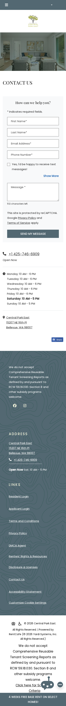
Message (18, 187)
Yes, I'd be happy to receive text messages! (34, 166)
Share (59, 340)
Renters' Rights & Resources (28, 556)
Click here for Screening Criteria (37, 688)
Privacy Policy (27, 218)
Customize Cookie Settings (27, 603)
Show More (51, 176)
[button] (52, 4)
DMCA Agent (18, 545)
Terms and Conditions (25, 521)
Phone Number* (21, 155)
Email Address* (21, 143)
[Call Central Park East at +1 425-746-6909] (59, 4)
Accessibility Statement (26, 592)
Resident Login (19, 496)
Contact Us (17, 579)
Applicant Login (20, 509)
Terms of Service (18, 223)
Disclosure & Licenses (24, 567)
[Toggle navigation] (6, 4)
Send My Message (33, 234)
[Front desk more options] (60, 684)
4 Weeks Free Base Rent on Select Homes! (33, 699)
